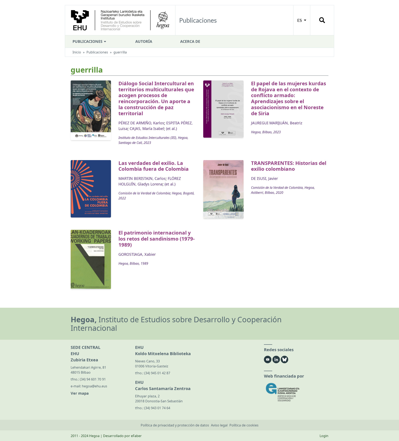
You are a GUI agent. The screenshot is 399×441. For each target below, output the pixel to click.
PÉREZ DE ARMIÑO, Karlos (141, 122)
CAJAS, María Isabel (147, 128)
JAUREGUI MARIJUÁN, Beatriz (276, 122)
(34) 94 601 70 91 (93, 379)
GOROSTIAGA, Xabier (137, 254)
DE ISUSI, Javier (264, 178)
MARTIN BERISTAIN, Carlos (142, 178)
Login (324, 436)
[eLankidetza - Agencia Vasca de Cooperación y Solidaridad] (296, 392)
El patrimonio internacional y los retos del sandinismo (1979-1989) (156, 238)
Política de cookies (244, 425)
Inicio (77, 52)
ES (300, 20)
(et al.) (171, 128)
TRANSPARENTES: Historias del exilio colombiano (288, 165)
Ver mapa (80, 393)
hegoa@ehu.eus (94, 386)
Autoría (143, 41)
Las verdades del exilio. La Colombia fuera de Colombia (153, 165)
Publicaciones (88, 41)
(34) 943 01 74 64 (157, 408)
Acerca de (190, 41)
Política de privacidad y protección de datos (175, 425)
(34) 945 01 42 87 (157, 373)
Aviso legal (219, 425)
